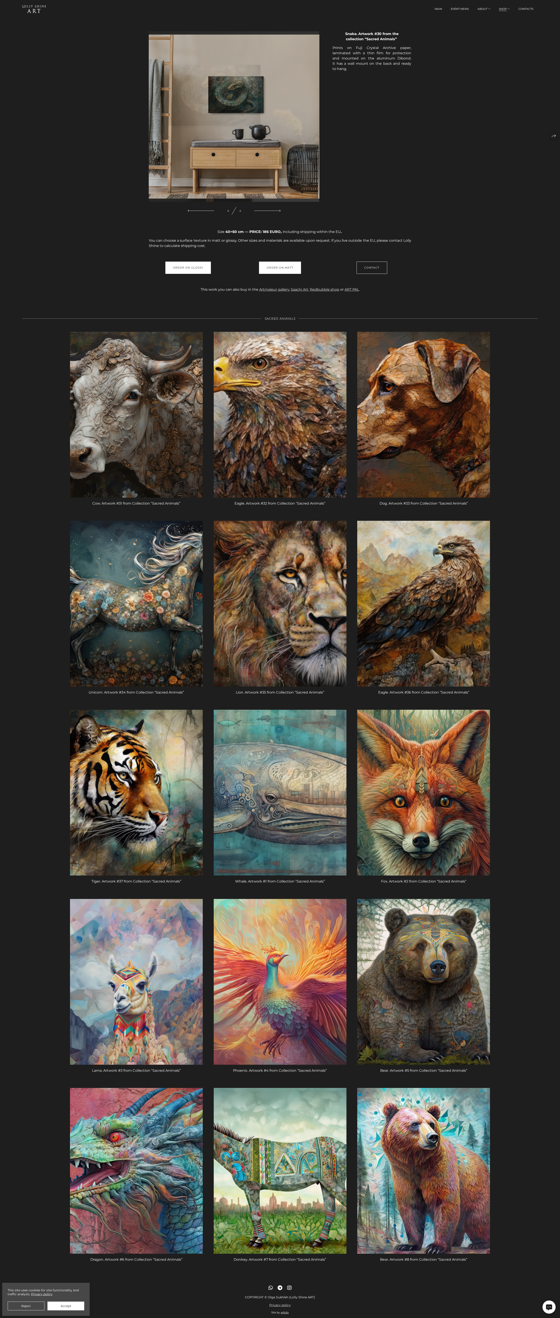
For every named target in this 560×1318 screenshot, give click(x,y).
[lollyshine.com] (34, 9)
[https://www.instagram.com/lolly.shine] (289, 1288)
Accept (66, 1306)
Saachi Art (299, 289)
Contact (371, 267)
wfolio (285, 1312)
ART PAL (352, 289)
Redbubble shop (324, 289)
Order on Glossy (188, 267)
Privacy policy (280, 1305)
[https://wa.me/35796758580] (270, 1288)
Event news (460, 8)
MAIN (438, 8)
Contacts (525, 8)
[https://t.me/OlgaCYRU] (280, 1288)
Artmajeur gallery (274, 289)
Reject (26, 1306)
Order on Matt (280, 267)
